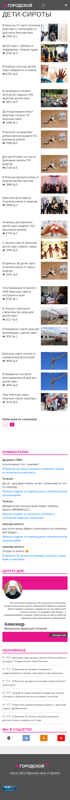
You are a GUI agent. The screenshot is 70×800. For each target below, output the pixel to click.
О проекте (53, 773)
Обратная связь (36, 773)
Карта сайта (17, 773)
